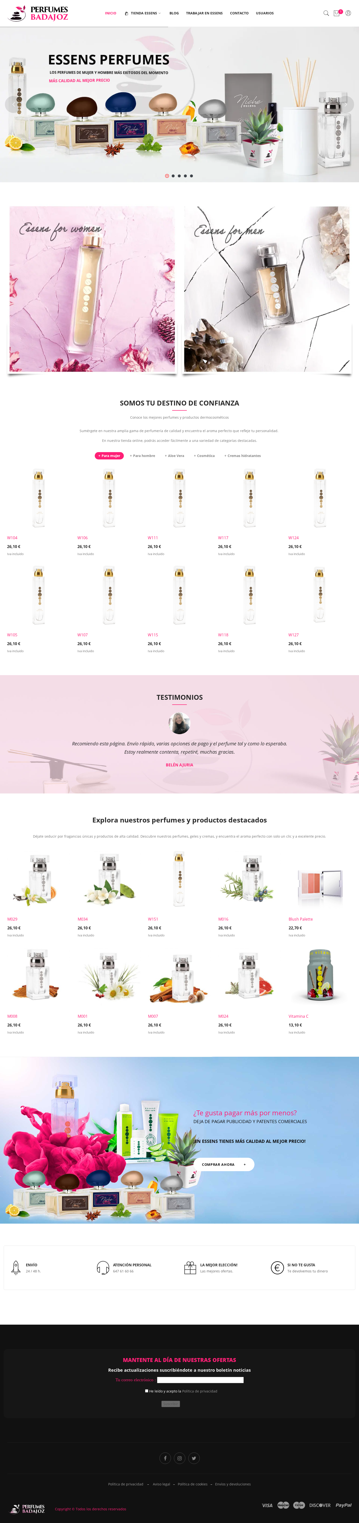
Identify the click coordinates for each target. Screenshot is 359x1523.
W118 (223, 635)
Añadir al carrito (35, 545)
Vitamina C (298, 1016)
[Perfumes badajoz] (37, 12)
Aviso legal (161, 1484)
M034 (83, 919)
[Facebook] (165, 1458)
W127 (293, 635)
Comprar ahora (93, 303)
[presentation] (9, 743)
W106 (82, 537)
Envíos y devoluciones (233, 1484)
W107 (82, 635)
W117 (223, 537)
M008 (12, 1016)
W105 (12, 635)
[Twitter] (194, 1458)
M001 (83, 1016)
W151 (153, 919)
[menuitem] (110, 13)
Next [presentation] (350, 558)
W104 (12, 537)
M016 (223, 919)
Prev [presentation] (9, 940)
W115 (153, 635)
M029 (12, 919)
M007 (153, 1016)
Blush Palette (301, 919)
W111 (153, 537)
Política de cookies (193, 1484)
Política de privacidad (199, 1391)
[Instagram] (179, 1458)
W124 (293, 537)
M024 (223, 1016)
